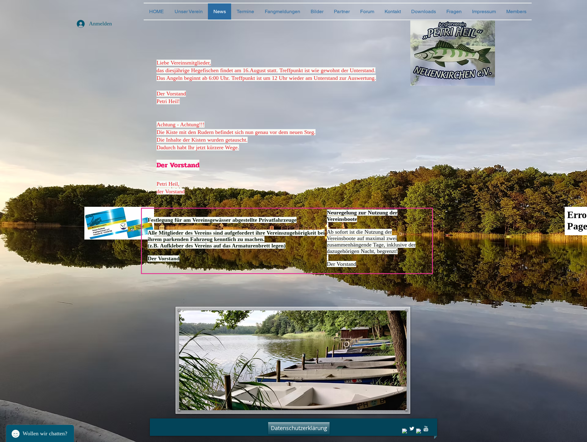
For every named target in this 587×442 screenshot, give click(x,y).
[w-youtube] (426, 428)
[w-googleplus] (419, 431)
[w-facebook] (405, 431)
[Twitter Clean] (412, 428)
